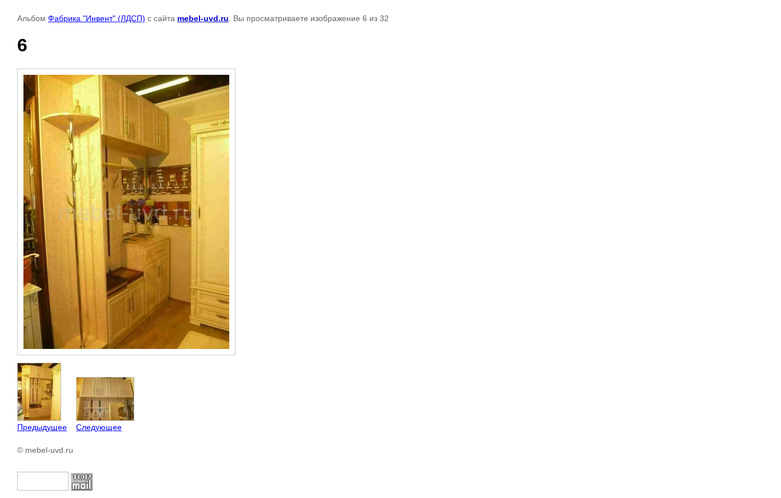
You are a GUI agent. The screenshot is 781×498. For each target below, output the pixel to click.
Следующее (99, 427)
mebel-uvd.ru (203, 18)
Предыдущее (42, 427)
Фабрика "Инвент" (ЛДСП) (96, 18)
